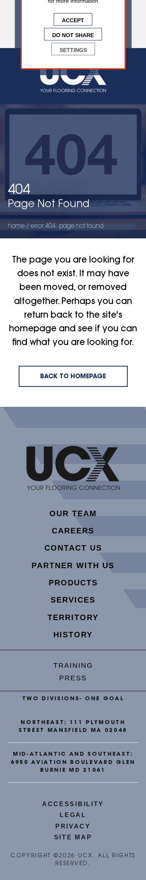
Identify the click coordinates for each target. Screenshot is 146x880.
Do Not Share (73, 34)
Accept (73, 19)
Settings (73, 49)
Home (16, 226)
